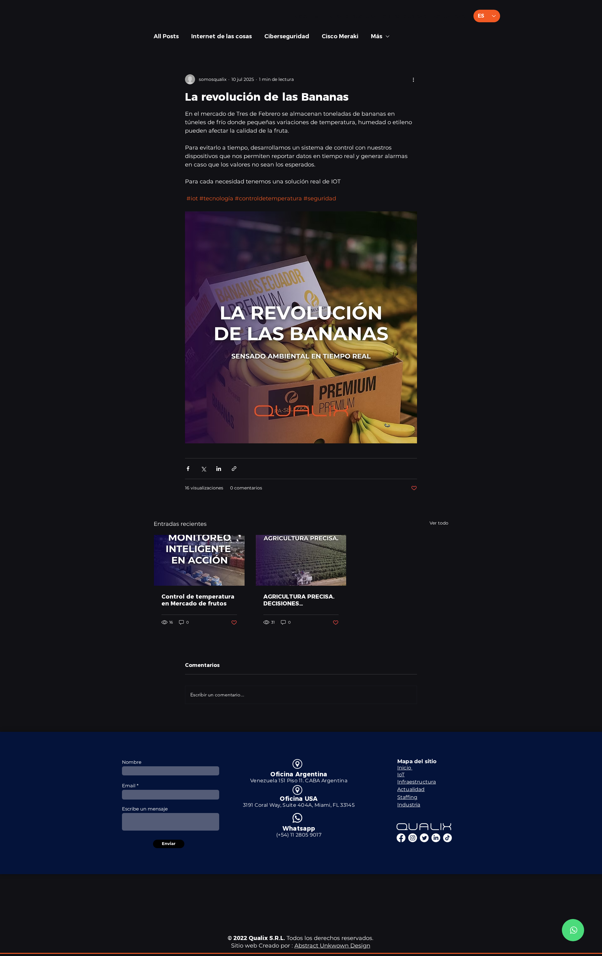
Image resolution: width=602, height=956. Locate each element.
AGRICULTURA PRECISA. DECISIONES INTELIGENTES (299, 600)
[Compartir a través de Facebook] (188, 469)
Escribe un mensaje (145, 808)
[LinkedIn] (435, 837)
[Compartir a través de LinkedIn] (219, 469)
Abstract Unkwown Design (332, 945)
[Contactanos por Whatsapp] (573, 930)
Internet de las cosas (221, 36)
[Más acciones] (413, 79)
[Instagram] (412, 837)
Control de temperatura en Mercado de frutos (197, 600)
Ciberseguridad (286, 36)
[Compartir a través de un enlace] (234, 469)
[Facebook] (401, 837)
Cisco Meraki (340, 36)
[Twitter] (424, 837)
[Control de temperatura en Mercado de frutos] (199, 560)
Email (128, 785)
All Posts (166, 36)
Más (376, 36)
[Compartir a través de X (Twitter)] (203, 469)
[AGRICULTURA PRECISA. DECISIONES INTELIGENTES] (301, 560)
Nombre (131, 762)
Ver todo (439, 523)
